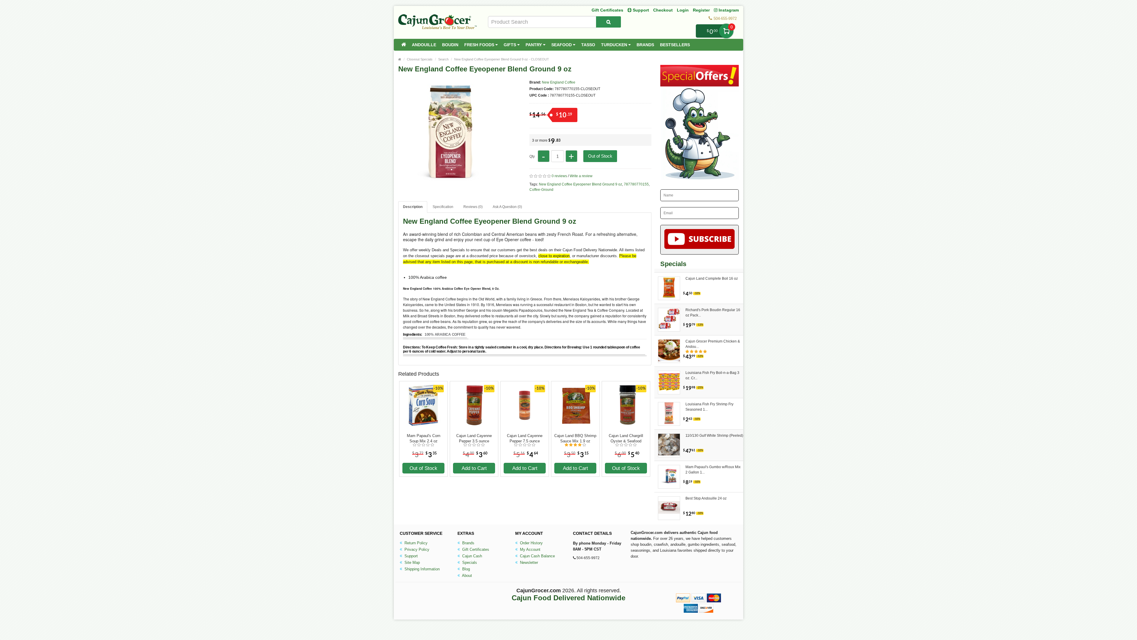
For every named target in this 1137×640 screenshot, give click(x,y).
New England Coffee (558, 82)
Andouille (424, 44)
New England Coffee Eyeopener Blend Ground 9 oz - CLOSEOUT (501, 59)
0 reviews (559, 176)
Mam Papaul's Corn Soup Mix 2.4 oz (423, 438)
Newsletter (528, 562)
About (466, 575)
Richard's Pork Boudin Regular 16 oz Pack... (712, 312)
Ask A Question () (507, 207)
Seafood (562, 44)
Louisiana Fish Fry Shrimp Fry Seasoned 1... (709, 407)
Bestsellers (675, 44)
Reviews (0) (473, 207)
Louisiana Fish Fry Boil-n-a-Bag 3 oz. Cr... (712, 375)
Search (443, 59)
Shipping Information (421, 569)
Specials (469, 562)
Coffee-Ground (541, 190)
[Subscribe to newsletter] (699, 240)
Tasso (588, 44)
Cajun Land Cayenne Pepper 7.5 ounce (524, 438)
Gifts (510, 44)
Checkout (663, 10)
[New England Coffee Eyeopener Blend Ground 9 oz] (450, 180)
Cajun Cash (471, 556)
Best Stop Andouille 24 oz (706, 498)
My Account (529, 549)
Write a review (581, 176)
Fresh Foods (479, 44)
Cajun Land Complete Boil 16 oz (711, 278)
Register (701, 10)
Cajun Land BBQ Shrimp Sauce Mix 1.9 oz (575, 438)
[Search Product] (608, 22)
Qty (532, 156)
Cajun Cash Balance (537, 556)
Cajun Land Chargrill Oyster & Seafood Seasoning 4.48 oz (626, 438)
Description (413, 207)
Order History (531, 543)
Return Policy (415, 543)
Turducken (614, 44)
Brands (645, 44)
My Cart (726, 31)
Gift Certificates (607, 10)
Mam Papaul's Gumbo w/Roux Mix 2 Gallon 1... (713, 469)
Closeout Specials (420, 59)
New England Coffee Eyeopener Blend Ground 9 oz (580, 184)
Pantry (534, 44)
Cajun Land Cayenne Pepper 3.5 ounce (474, 438)
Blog (465, 569)
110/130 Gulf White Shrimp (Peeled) (714, 435)
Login (683, 10)
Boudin (450, 44)
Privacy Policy (416, 549)
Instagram (728, 10)
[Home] (403, 45)
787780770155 (636, 184)
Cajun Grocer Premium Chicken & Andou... (712, 344)
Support (410, 556)
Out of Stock (600, 156)
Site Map (411, 562)
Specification (443, 207)
